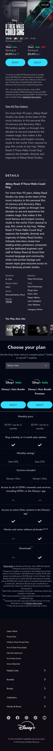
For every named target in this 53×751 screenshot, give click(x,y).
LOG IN (45, 5)
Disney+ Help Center (34, 603)
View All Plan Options (16, 106)
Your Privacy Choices (14, 659)
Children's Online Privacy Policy (18, 642)
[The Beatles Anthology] (15, 330)
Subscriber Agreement (15, 653)
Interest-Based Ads (13, 664)
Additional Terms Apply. (32, 97)
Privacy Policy (11, 637)
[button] (26, 671)
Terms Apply (8, 566)
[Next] (48, 329)
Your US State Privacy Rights (17, 648)
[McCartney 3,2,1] (37, 330)
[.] (8, 717)
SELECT (15, 62)
